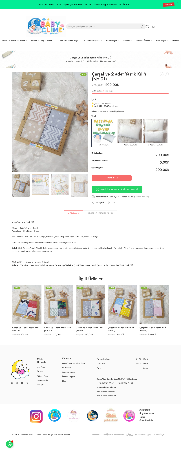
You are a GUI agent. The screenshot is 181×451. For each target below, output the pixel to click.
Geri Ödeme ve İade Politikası (74, 363)
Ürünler (40, 371)
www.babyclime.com (56, 242)
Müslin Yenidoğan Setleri (41, 40)
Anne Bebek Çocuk (92, 40)
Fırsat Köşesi (161, 40)
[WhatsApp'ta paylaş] (108, 202)
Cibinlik (126, 40)
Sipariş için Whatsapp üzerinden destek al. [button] (119, 189)
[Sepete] (153, 26)
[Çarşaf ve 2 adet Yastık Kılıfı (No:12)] (122, 304)
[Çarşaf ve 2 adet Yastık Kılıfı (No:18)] (26, 304)
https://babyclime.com (106, 391)
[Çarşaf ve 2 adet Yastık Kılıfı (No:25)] (154, 304)
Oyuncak (176, 40)
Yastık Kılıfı (129, 265)
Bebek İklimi (17, 248)
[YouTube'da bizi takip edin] (22, 383)
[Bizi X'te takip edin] (12, 383)
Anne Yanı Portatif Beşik (68, 40)
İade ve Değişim (68, 376)
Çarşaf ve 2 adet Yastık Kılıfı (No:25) (153, 329)
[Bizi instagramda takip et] (17, 383)
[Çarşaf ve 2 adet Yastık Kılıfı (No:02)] (167, 74)
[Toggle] (9, 444)
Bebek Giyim (111, 40)
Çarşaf (87, 265)
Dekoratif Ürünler (143, 40)
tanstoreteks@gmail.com (106, 387)
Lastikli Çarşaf (96, 265)
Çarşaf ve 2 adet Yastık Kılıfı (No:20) (57, 329)
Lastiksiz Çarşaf (109, 265)
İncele (168, 4)
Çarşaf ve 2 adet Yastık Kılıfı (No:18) (25, 329)
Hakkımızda (67, 367)
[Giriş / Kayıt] (147, 26)
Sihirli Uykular (42, 248)
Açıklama (73, 213)
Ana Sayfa (41, 367)
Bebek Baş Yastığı (47, 265)
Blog (64, 380)
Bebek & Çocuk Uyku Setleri (13, 40)
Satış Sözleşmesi (68, 372)
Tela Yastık (120, 265)
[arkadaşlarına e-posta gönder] (114, 202)
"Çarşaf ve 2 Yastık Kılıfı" (30, 265)
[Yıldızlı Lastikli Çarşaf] (162, 74)
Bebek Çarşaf (60, 265)
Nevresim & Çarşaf (107, 61)
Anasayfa (69, 61)
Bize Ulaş (40, 384)
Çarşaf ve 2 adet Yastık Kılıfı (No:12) (121, 329)
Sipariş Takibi (42, 380)
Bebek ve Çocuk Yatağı (75, 265)
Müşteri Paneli (42, 376)
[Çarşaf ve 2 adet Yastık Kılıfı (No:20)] (58, 304)
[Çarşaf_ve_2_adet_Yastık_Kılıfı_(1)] (50, 122)
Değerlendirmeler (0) (100, 213)
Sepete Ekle (111, 178)
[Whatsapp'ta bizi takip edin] (27, 383)
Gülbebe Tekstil (29, 248)
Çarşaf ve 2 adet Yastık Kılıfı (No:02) (89, 329)
